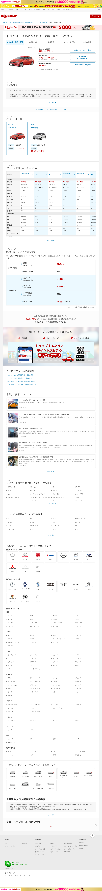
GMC (77, 665)
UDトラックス (34, 626)
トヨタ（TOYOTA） (42, 22)
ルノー (55, 721)
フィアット (56, 704)
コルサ (77, 497)
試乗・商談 (38, 843)
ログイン (96, 16)
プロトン (33, 751)
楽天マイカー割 (39, 855)
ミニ (76, 642)
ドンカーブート (80, 751)
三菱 (76, 615)
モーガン (10, 688)
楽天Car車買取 (68, 843)
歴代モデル (39, 109)
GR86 (9, 525)
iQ (53, 487)
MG (54, 692)
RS (50, 174)
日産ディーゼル (58, 622)
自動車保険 (67, 852)
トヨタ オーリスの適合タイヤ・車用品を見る (20, 381)
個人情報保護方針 (83, 845)
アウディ (10, 639)
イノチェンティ (35, 711)
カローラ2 (56, 494)
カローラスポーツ (13, 497)
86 (8, 518)
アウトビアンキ (35, 704)
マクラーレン (57, 688)
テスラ (10, 665)
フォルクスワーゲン (59, 639)
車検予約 (37, 846)
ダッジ (55, 665)
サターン (55, 655)
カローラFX (79, 494)
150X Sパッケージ (67, 174)
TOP (6, 843)
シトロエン (11, 721)
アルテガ (10, 646)
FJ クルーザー (79, 522)
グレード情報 (53, 109)
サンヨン (78, 739)
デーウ (32, 739)
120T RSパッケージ (25, 174)
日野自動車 (78, 622)
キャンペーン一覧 (10, 846)
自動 (87, 42)
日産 (31, 615)
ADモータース (12, 742)
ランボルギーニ (58, 708)
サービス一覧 (8, 875)
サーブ (10, 730)
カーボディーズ (80, 685)
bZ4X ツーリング (80, 518)
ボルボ (32, 730)
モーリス (10, 692)
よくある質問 (23, 843)
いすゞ (32, 619)
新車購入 (52, 843)
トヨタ (10, 615)
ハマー (10, 669)
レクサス (55, 626)
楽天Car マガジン (40, 852)
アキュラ (78, 626)
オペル (32, 639)
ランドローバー (35, 681)
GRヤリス (33, 487)
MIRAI (32, 529)
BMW (32, 635)
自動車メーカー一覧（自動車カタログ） (24, 22)
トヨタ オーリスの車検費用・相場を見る (19, 378)
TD (54, 751)
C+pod (10, 522)
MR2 (76, 529)
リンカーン (11, 662)
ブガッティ (78, 721)
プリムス (78, 662)
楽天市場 (97, 10)
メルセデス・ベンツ (14, 642)
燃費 (65, 109)
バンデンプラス (35, 688)
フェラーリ (78, 704)
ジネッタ (33, 685)
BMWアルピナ (57, 635)
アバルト (10, 711)
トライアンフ (34, 692)
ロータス (55, 681)
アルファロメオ (13, 704)
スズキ (77, 619)
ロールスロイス (13, 685)
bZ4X (54, 518)
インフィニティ (35, 669)
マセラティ (11, 708)
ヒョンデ (10, 739)
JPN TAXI (78, 487)
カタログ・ (15, 42)
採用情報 (81, 848)
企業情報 (81, 843)
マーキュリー (79, 658)
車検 (51, 42)
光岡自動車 (33, 622)
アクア (55, 490)
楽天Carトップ (7, 22)
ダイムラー (78, 678)
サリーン (55, 662)
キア (54, 739)
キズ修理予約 (53, 846)
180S (36, 174)
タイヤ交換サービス (69, 849)
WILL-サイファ (35, 490)
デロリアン (33, 662)
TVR (9, 678)
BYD (9, 751)
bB (31, 518)
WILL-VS (10, 490)
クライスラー (34, 655)
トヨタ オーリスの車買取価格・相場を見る (19, 375)
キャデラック (12, 655)
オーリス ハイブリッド (37, 494)
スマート (78, 635)
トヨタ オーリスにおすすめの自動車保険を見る (21, 384)
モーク (10, 695)
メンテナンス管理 (40, 849)
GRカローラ (11, 487)
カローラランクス (58, 497)
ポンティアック (58, 658)
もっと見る (50, 240)
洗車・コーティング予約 (70, 846)
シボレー (78, 655)
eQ (54, 522)
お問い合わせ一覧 (20, 875)
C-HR (32, 522)
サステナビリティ (33, 875)
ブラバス (55, 642)
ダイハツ (10, 622)
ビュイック (11, 658)
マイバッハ (33, 642)
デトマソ (78, 708)
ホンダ (55, 615)
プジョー (33, 721)
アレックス (78, 490)
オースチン (78, 688)
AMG (9, 635)
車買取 (33, 42)
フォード (33, 658)
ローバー (78, 681)
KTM (54, 755)
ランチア (33, 708)
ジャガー (55, 678)
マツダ (10, 619)
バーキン (10, 755)
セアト (32, 755)
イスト (10, 494)
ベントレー (11, 681)
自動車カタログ (54, 852)
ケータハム (56, 685)
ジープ (32, 665)
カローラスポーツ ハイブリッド (40, 497)
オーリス (10, 124)
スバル (55, 619)
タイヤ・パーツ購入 (55, 849)
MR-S (54, 529)
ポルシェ (78, 639)
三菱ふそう (11, 626)
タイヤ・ (69, 42)
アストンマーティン (36, 678)
